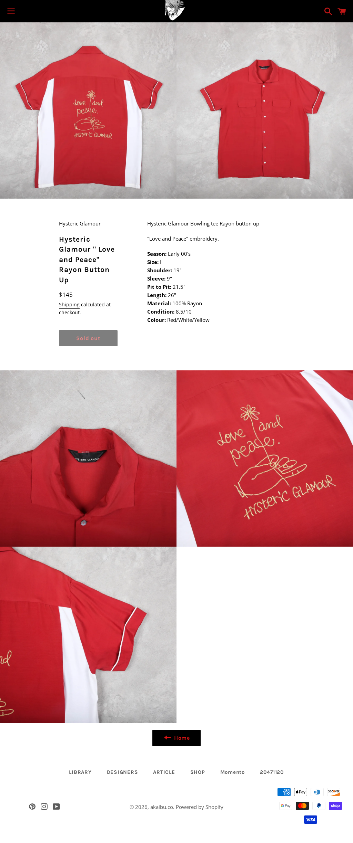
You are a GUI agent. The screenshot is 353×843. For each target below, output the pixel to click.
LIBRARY (80, 772)
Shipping (69, 304)
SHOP (197, 772)
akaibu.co (161, 806)
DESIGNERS (122, 772)
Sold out (88, 338)
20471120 (272, 772)
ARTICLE (164, 772)
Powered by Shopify (199, 806)
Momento (232, 772)
